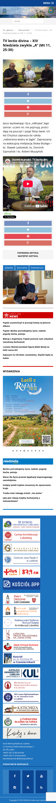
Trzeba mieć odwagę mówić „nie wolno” (23, 493)
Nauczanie (22, 267)
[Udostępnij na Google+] (28, 114)
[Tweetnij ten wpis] (28, 101)
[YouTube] (41, 776)
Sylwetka (9, 267)
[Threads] (41, 787)
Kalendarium (37, 267)
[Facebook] (14, 776)
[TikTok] (28, 787)
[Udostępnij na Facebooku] (28, 94)
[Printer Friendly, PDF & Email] (7, 214)
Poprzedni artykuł (28, 252)
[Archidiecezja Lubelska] (28, 12)
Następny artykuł (28, 256)
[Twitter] (28, 776)
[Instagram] (14, 787)
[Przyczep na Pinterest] (28, 107)
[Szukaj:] (28, 21)
